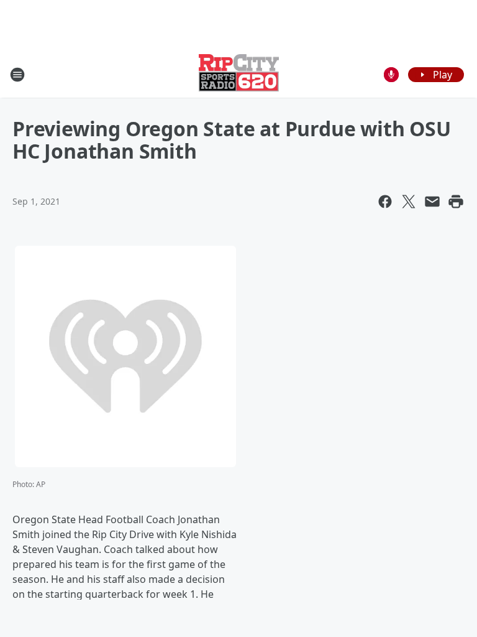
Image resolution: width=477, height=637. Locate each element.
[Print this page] (456, 201)
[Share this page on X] (408, 201)
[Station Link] (239, 74)
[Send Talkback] (391, 74)
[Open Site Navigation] (17, 74)
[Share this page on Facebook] (385, 201)
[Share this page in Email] (432, 201)
